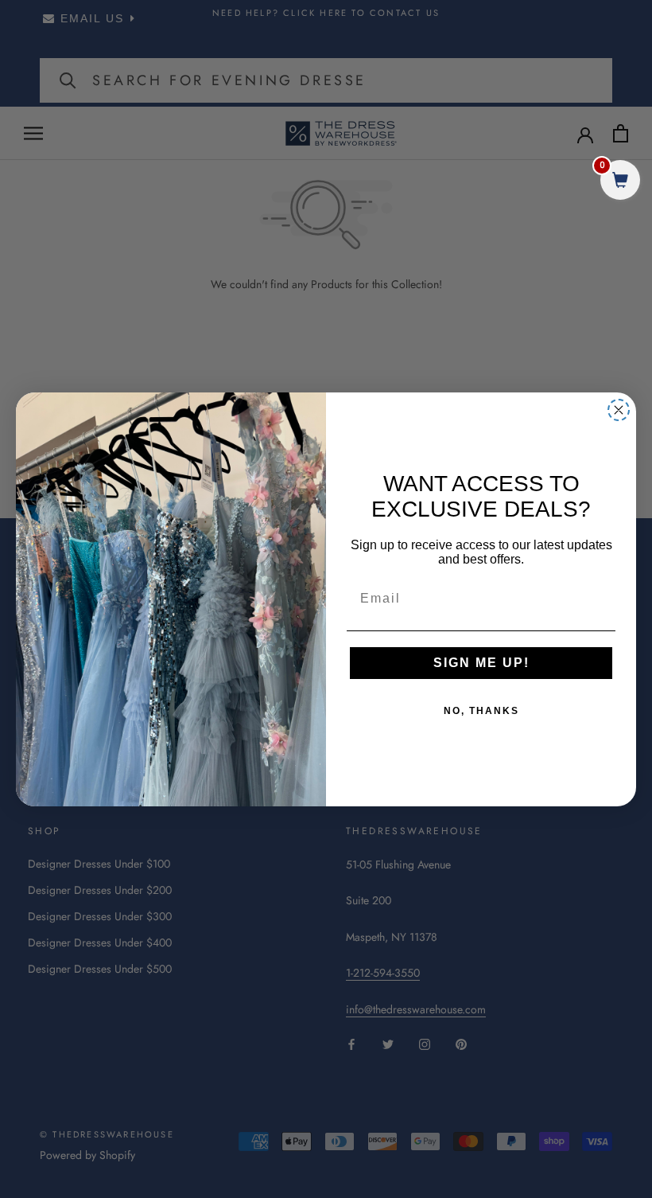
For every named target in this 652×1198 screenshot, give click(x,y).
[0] (620, 181)
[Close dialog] (618, 409)
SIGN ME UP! (481, 662)
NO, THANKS (481, 710)
